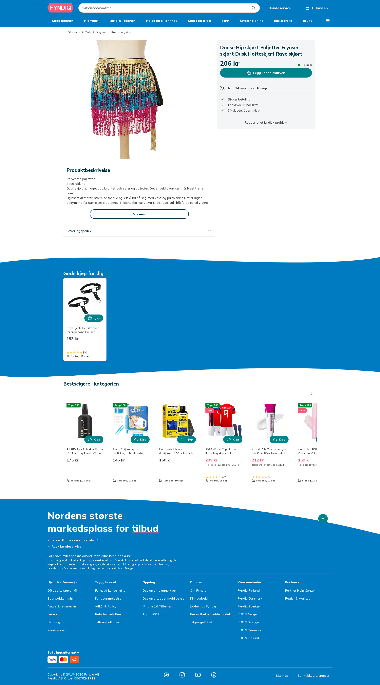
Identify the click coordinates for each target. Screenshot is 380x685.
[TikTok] (166, 674)
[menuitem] (63, 20)
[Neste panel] (312, 393)
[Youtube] (198, 674)
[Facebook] (213, 674)
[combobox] (169, 8)
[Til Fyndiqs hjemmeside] (61, 8)
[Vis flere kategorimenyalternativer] (327, 20)
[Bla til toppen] (323, 518)
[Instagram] (182, 674)
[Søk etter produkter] (253, 8)
